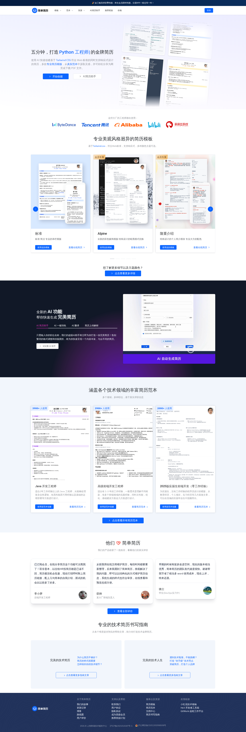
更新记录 (81, 707)
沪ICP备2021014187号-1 (121, 726)
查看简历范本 (76, 506)
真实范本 (72, 64)
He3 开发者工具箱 (190, 707)
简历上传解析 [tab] (92, 325)
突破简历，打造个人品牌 (182, 664)
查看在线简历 (75, 247)
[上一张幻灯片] (35, 209)
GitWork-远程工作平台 (192, 711)
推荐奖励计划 (118, 717)
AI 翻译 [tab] (75, 325)
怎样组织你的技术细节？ (89, 664)
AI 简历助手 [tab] (42, 325)
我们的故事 (82, 704)
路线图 (80, 714)
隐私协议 (116, 711)
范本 (68, 10)
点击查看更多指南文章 (77, 675)
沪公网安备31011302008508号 (152, 725)
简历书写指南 (153, 714)
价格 (120, 10)
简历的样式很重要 (86, 660)
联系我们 (116, 704)
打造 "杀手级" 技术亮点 (181, 660)
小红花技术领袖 (189, 704)
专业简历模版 (54, 64)
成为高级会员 (118, 714)
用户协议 (116, 707)
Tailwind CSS (63, 60)
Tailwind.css (99, 146)
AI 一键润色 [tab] (60, 325)
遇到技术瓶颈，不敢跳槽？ (183, 657)
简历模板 (150, 704)
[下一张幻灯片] (210, 209)
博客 (79, 711)
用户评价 (81, 717)
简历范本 (150, 707)
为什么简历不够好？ (87, 657)
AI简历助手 (95, 10)
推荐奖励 (109, 10)
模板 (57, 10)
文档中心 (150, 711)
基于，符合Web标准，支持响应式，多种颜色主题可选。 (123, 146)
